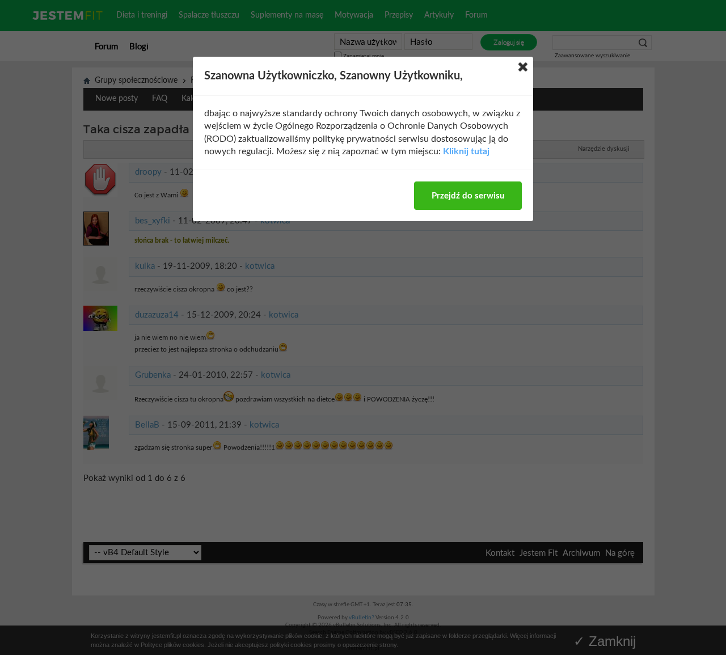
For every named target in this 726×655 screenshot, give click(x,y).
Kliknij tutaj (466, 151)
